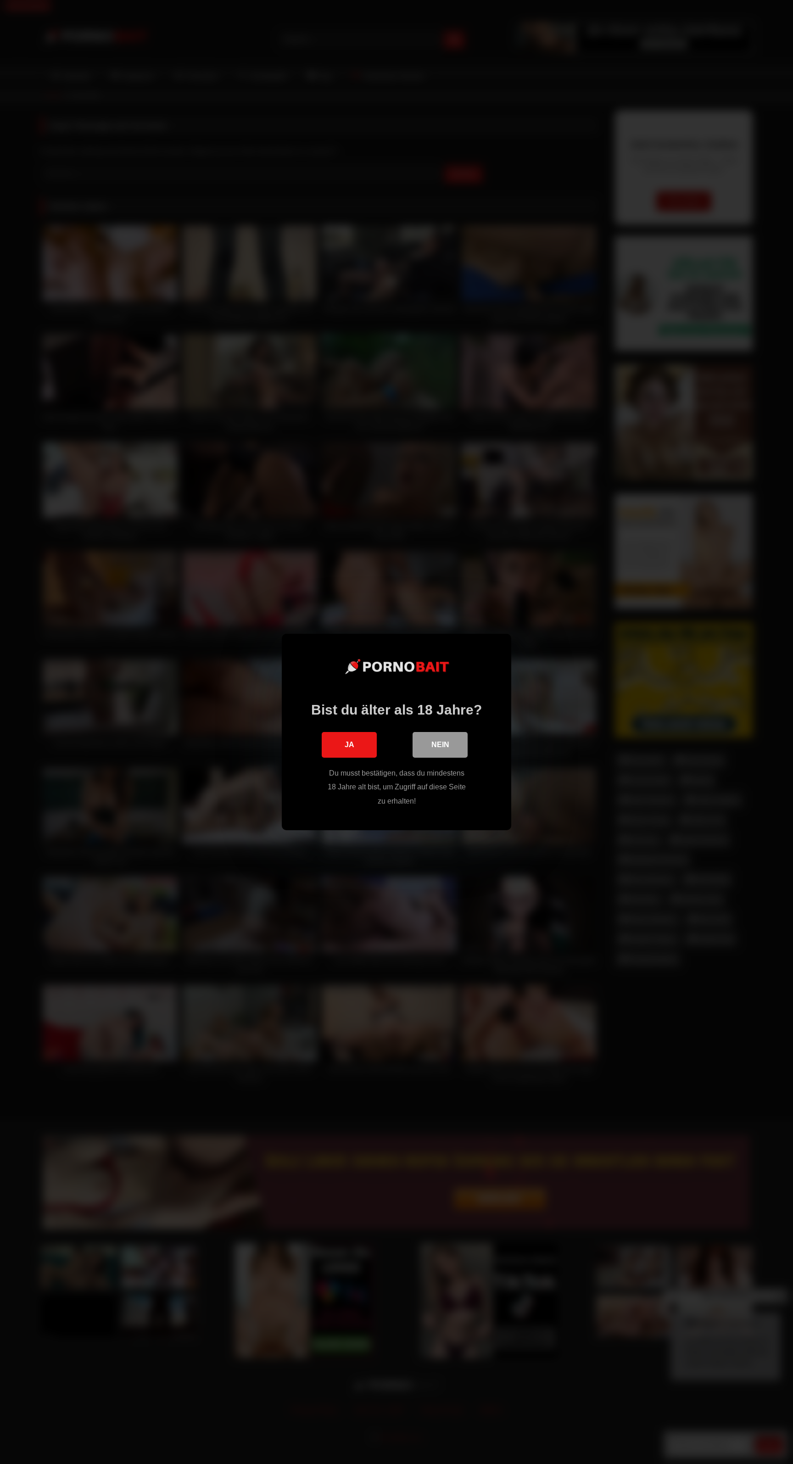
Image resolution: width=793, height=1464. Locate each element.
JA (349, 745)
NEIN (440, 745)
